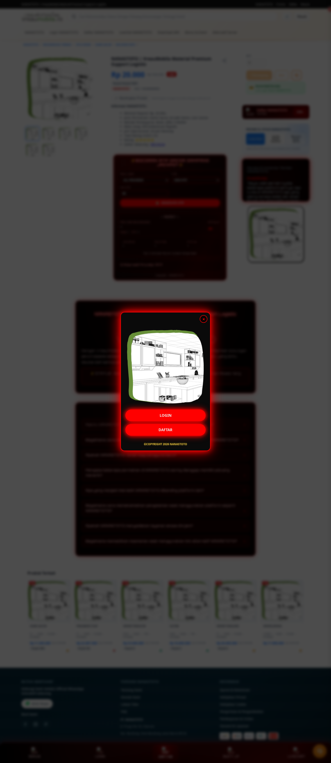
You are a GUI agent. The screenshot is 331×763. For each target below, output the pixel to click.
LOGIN (166, 415)
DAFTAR (165, 429)
